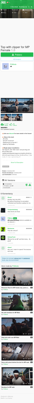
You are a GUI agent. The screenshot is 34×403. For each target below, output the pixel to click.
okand (9, 247)
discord (11, 133)
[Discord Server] (11, 66)
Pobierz (18, 54)
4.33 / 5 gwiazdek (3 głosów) (7, 129)
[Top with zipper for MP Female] (17, 105)
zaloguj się (17, 258)
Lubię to (15, 125)
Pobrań (6, 125)
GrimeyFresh (11, 237)
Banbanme (11, 228)
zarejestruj (26, 258)
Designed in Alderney (7, 396)
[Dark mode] (29, 7)
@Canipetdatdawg (13, 220)
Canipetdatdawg (13, 209)
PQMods (13, 64)
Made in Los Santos (6, 398)
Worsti (10, 197)
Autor (15, 218)
